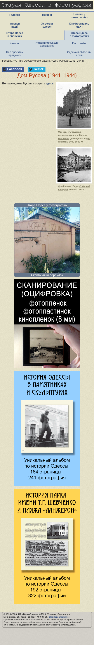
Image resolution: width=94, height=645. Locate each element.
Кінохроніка (79, 43)
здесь (50, 83)
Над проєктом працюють (14, 54)
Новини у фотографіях (79, 16)
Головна (14, 14)
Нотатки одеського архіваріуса (47, 44)
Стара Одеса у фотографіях (47, 205)
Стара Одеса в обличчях (14, 35)
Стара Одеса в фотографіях (79, 35)
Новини (47, 14)
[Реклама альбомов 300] (47, 485)
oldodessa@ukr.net (59, 617)
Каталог (15, 43)
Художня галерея (47, 25)
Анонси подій (15, 25)
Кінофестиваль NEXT (79, 25)
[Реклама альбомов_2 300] (47, 603)
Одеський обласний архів (79, 54)
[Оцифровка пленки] (47, 367)
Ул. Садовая (74, 132)
